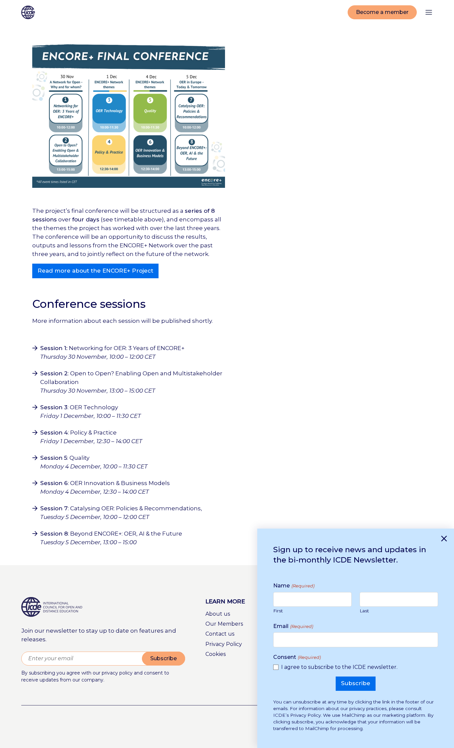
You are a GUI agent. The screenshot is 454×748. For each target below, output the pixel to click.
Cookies (215, 654)
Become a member (382, 12)
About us (217, 614)
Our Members (224, 624)
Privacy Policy (223, 644)
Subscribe (163, 658)
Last (364, 611)
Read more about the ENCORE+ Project (95, 270)
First (278, 611)
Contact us (219, 634)
